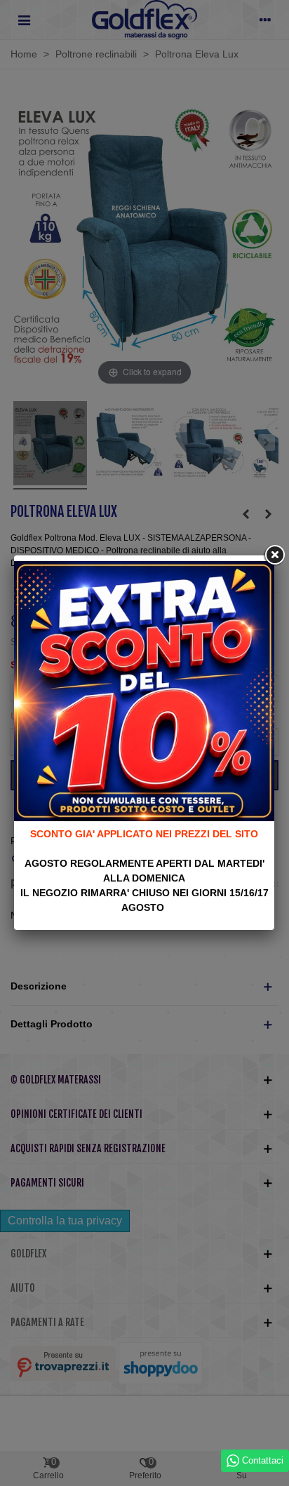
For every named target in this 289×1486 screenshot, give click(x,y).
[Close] (274, 555)
